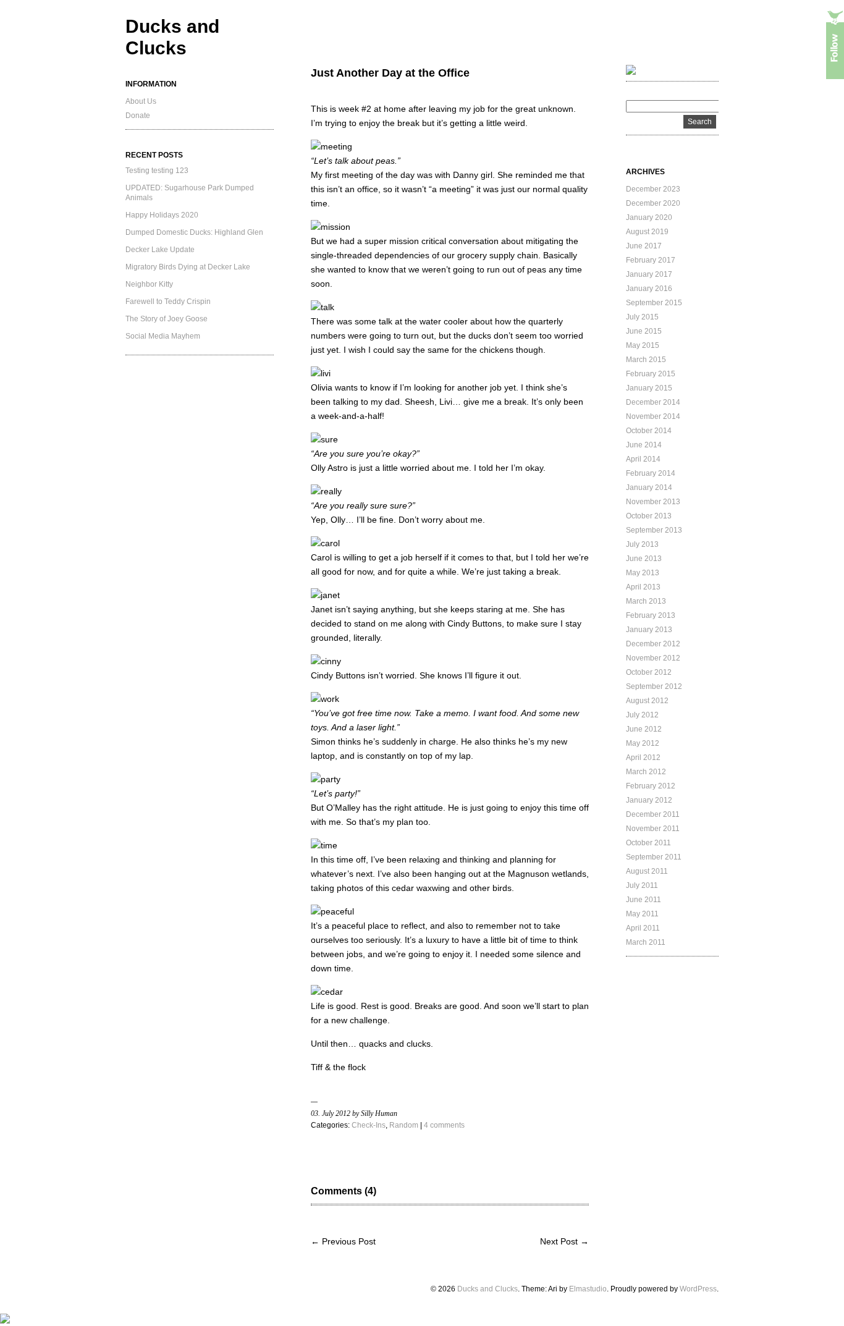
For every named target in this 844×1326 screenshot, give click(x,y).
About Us (140, 101)
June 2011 (643, 899)
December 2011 (653, 814)
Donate (137, 115)
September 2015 (654, 302)
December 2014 (653, 402)
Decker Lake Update (160, 249)
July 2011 (642, 885)
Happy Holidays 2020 (161, 215)
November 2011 (653, 828)
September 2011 (654, 857)
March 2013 (646, 601)
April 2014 (643, 459)
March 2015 (646, 359)
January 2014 (649, 487)
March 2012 (646, 771)
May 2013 (642, 572)
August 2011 (647, 871)
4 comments (444, 1125)
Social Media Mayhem (162, 336)
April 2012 (643, 757)
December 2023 (653, 189)
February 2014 (650, 473)
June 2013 (644, 558)
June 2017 (644, 246)
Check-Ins (369, 1125)
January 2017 (649, 274)
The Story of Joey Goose (166, 319)
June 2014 (644, 445)
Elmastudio (588, 1289)
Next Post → (564, 1241)
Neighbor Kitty (149, 284)
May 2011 (642, 914)
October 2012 (649, 672)
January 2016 (649, 288)
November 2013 (653, 501)
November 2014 (653, 416)
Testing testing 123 (156, 170)
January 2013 (649, 629)
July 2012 (642, 715)
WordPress (698, 1289)
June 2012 (644, 729)
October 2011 (648, 842)
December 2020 (653, 203)
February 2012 (650, 786)
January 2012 (649, 800)
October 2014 (649, 430)
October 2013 (649, 516)
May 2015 (642, 345)
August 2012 (647, 700)
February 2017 (650, 260)
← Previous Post (343, 1241)
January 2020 (649, 217)
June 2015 (644, 331)
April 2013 (643, 587)
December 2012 (653, 644)
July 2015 (642, 317)
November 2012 (653, 658)
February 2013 (650, 615)
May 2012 (642, 743)
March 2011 (645, 942)
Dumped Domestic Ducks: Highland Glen (194, 232)
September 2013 (654, 530)
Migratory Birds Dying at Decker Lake (187, 267)
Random (403, 1125)
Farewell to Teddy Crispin (168, 301)
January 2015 (649, 388)
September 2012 (654, 686)
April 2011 (643, 928)
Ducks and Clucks (487, 1289)
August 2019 (647, 231)
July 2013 (642, 544)
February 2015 (650, 374)
